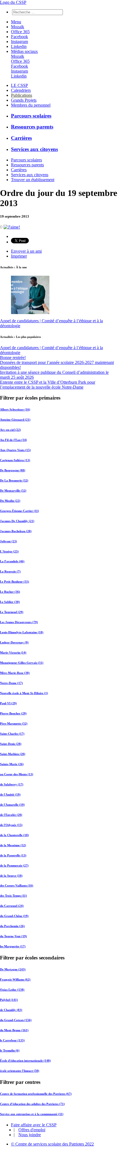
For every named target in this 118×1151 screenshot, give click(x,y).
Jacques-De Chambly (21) (17, 521)
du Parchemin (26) (12, 926)
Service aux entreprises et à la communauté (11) (31, 1114)
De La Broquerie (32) (14, 480)
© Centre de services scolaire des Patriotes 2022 (52, 1144)
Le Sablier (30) (10, 601)
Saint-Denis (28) (10, 743)
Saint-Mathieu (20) (12, 754)
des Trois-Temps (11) (13, 895)
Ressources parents (32, 127)
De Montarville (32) (13, 490)
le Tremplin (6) (9, 1050)
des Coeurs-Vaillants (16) (16, 885)
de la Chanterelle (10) (14, 835)
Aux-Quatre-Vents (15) (15, 450)
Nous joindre (29, 1134)
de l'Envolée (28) (11, 814)
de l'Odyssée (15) (11, 825)
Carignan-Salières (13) (15, 460)
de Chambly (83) (11, 1010)
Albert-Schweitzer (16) (15, 409)
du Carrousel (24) (12, 905)
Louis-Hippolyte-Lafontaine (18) (21, 632)
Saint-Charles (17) (12, 733)
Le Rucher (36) (10, 591)
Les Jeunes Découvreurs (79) (19, 622)
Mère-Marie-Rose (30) (15, 672)
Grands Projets (23, 100)
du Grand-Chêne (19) (14, 916)
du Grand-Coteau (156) (16, 1020)
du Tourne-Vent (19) (13, 936)
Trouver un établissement (32, 179)
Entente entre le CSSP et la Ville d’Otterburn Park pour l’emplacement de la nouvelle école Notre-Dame (47, 384)
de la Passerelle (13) (13, 855)
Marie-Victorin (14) (13, 652)
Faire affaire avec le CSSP (34, 1124)
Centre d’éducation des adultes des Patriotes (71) (32, 1104)
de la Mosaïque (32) (13, 845)
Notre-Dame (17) (11, 683)
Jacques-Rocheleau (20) (16, 531)
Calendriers (21, 90)
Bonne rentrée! (13, 357)
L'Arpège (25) (9, 551)
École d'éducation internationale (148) (25, 1060)
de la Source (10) (11, 875)
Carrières (21, 138)
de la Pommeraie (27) (14, 865)
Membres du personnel (30, 105)
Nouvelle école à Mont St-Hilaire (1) (24, 693)
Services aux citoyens (34, 149)
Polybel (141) (9, 999)
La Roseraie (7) (10, 571)
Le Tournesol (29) (11, 612)
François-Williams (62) (15, 979)
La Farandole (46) (12, 561)
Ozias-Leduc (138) (12, 989)
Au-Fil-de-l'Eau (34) (13, 439)
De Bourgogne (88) (12, 470)
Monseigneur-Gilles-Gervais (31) (21, 662)
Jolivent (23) (8, 541)
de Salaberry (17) (11, 784)
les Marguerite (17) (13, 946)
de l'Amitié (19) (10, 794)
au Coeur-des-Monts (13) (16, 774)
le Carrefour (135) (12, 1040)
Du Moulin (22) (10, 500)
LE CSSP (19, 85)
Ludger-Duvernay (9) (14, 642)
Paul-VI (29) (8, 703)
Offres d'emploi (31, 1129)
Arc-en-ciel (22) (10, 429)
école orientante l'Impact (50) (19, 1070)
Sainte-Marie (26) (12, 764)
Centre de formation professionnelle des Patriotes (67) (36, 1093)
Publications (21, 95)
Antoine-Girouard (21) (15, 419)
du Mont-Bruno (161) (14, 1030)
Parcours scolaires (31, 116)
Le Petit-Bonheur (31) (14, 581)
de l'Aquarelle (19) (12, 804)
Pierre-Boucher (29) (13, 713)
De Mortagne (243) (13, 969)
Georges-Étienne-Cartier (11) (19, 510)
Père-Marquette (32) (13, 723)
